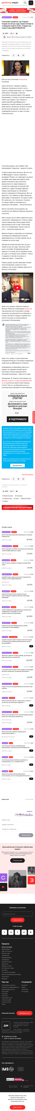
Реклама (4, 993)
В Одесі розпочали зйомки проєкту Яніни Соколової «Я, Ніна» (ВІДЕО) (15, 626)
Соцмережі (27, 982)
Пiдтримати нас (24, 1013)
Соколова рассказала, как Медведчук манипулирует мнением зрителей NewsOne (15, 746)
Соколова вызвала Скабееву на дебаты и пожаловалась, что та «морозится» (15, 760)
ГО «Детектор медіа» (8, 972)
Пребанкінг (5, 955)
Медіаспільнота (7, 17)
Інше (11, 743)
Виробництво (6, 532)
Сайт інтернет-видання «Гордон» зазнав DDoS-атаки (16, 564)
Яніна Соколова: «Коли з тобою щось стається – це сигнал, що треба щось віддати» (17, 701)
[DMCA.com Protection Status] (10, 1080)
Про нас (5, 982)
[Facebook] (13, 55)
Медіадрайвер (6, 957)
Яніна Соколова (8, 496)
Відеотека (5, 964)
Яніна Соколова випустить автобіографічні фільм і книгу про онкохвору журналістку (17, 715)
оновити (29, 811)
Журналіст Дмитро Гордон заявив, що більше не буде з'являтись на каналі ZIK (17, 656)
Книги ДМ (5, 991)
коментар (28, 309)
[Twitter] (18, 55)
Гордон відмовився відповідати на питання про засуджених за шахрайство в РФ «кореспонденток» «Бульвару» (16, 611)
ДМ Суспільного (7, 951)
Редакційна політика (8, 985)
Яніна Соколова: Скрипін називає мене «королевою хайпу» (14, 732)
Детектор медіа (7, 947)
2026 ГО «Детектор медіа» (12, 1038)
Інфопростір (6, 560)
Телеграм (25, 989)
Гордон (6, 501)
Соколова (19, 496)
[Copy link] (23, 55)
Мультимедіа (13, 637)
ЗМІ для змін (6, 953)
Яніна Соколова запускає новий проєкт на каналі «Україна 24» (17, 535)
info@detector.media (10, 1036)
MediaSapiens (6, 949)
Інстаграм (25, 991)
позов (16, 498)
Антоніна (5, 637)
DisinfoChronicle (7, 962)
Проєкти (5, 944)
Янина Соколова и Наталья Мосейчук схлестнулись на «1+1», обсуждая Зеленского (16, 775)
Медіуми (4, 979)
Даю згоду (17, 1107)
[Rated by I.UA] (25, 1080)
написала (22, 79)
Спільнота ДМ (17, 860)
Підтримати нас (7, 998)
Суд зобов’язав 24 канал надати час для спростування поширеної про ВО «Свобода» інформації (15, 595)
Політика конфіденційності (10, 987)
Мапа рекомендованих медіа (11, 974)
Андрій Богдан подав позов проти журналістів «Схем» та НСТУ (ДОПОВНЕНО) (16, 578)
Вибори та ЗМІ (6, 966)
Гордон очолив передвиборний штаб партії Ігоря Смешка (17, 687)
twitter (24, 987)
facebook (24, 985)
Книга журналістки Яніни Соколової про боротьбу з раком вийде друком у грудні (17, 549)
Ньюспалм (5, 976)
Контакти (5, 996)
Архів (3, 1004)
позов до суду (8, 498)
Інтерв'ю (12, 698)
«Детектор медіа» (27, 474)
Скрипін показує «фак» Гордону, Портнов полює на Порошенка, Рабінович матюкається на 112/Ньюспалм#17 (17, 641)
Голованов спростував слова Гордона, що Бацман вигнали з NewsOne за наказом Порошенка (17, 670)
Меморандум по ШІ (8, 989)
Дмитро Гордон (26, 498)
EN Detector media (8, 968)
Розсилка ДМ (6, 1002)
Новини (15, 17)
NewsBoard (5, 960)
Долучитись (17, 465)
